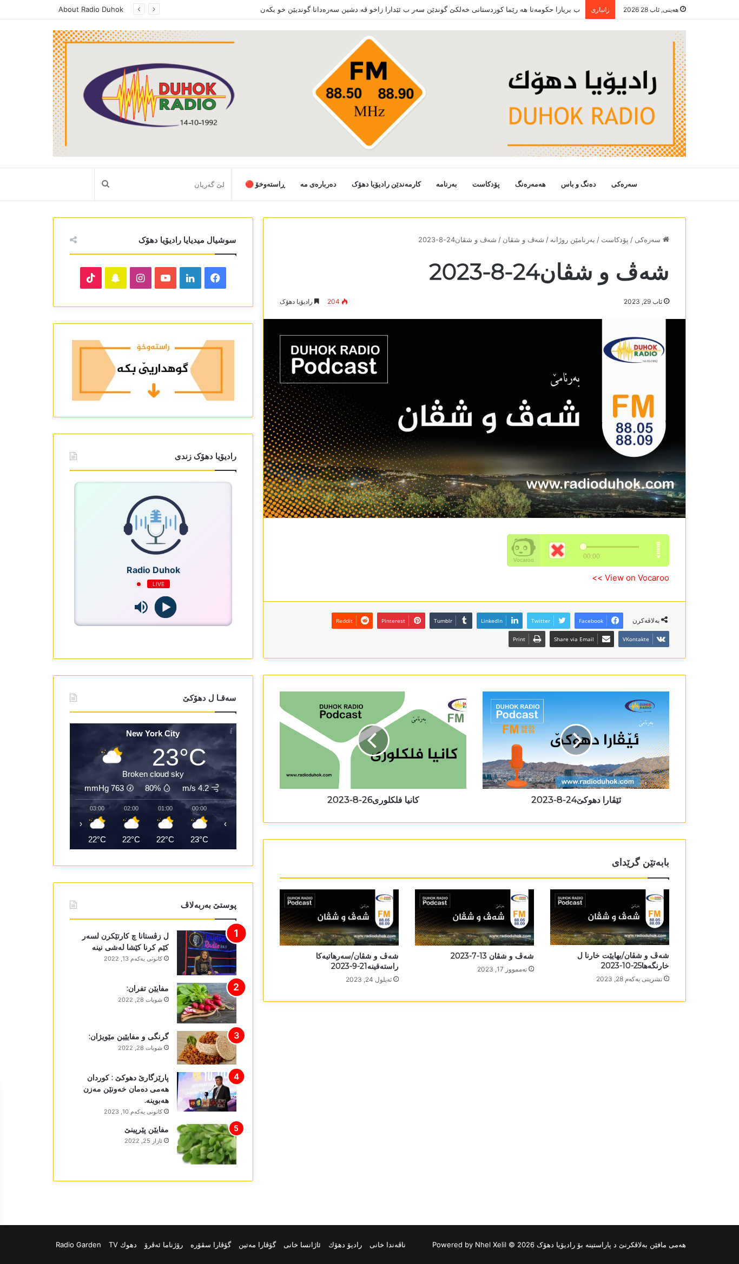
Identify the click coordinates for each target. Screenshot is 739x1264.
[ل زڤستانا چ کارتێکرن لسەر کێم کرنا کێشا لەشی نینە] (206, 952)
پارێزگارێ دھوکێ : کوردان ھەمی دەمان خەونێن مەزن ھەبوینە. (126, 1089)
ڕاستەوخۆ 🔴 (265, 184)
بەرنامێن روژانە (572, 239)
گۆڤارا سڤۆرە (210, 1244)
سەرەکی (624, 184)
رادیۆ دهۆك (345, 1244)
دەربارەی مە (318, 184)
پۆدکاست (486, 184)
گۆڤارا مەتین (257, 1244)
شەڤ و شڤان (523, 239)
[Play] (165, 607)
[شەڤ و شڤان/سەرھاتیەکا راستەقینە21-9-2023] (339, 917)
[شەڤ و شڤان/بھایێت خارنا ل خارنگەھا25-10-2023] (609, 917)
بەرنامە (446, 184)
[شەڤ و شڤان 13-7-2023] (474, 917)
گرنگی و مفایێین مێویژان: (129, 1036)
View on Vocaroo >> (630, 578)
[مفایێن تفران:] (206, 1003)
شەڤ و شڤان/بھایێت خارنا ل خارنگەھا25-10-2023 (623, 960)
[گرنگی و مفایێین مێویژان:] (206, 1048)
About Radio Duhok (90, 9)
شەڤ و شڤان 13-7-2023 (492, 956)
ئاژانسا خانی (302, 1244)
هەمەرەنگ (530, 184)
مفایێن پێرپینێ (146, 1129)
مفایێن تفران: (148, 988)
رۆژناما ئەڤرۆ (163, 1244)
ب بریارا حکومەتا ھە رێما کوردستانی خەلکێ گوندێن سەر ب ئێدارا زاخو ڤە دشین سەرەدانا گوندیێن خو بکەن (420, 9)
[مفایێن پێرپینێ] (206, 1144)
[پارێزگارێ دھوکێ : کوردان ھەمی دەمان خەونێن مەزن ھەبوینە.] (206, 1092)
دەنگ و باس (578, 184)
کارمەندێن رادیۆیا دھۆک (386, 184)
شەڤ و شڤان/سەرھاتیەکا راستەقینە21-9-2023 (357, 961)
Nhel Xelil (490, 1244)
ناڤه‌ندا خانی (388, 1244)
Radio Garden (78, 1244)
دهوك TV (123, 1244)
